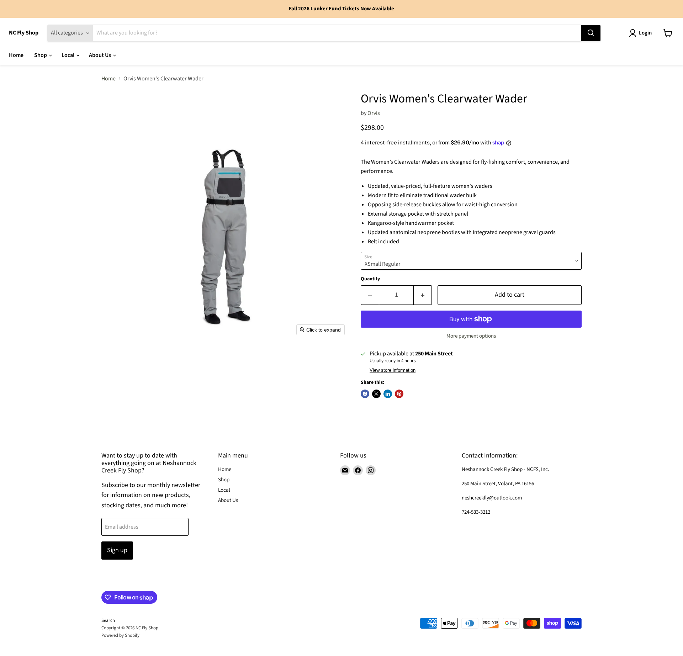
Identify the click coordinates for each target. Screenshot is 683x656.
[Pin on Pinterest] (399, 394)
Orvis (373, 113)
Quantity (370, 279)
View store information (392, 370)
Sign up (117, 550)
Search (108, 620)
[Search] (590, 33)
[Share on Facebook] (365, 394)
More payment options (471, 336)
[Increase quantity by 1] (423, 295)
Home (16, 55)
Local (68, 55)
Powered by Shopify (120, 635)
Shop (41, 55)
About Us (100, 55)
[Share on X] (376, 394)
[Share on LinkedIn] (387, 394)
